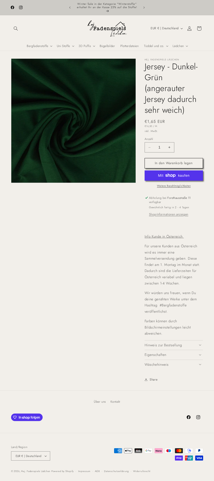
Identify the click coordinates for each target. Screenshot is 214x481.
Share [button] (153, 379)
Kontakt (115, 401)
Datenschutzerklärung (116, 471)
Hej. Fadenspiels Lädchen (35, 471)
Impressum (84, 471)
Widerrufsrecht (141, 471)
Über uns (100, 401)
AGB (97, 471)
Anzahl (149, 139)
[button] (16, 28)
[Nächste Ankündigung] (144, 7)
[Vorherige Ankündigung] (69, 7)
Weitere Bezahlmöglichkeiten (174, 186)
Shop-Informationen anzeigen (168, 214)
